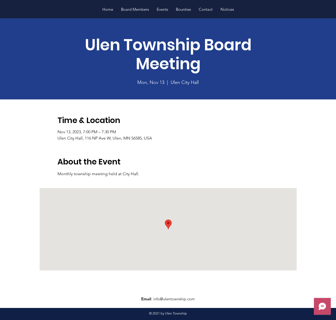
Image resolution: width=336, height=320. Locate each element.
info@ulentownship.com (174, 298)
